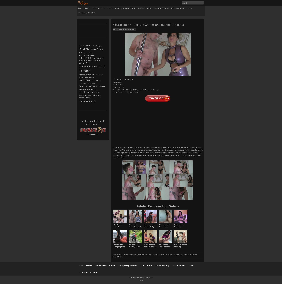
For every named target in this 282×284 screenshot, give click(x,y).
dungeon (82, 61)
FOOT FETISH (85, 80)
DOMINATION (85, 58)
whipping (91, 100)
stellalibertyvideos (97, 98)
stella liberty (84, 97)
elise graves (89, 60)
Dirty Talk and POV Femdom (87, 13)
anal (80, 46)
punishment (84, 92)
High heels (91, 83)
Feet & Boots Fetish (177, 8)
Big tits (100, 46)
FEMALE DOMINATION (154, 254)
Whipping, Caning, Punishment (125, 8)
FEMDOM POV (99, 75)
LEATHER (102, 86)
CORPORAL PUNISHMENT (87, 55)
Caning (100, 49)
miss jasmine (171, 254)
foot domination (89, 77)
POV (96, 89)
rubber (93, 92)
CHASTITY (90, 53)
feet (87, 63)
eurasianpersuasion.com (140, 254)
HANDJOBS (164, 254)
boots (93, 49)
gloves (80, 83)
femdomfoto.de (86, 74)
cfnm (85, 53)
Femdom (86, 8)
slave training (83, 95)
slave (98, 92)
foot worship (97, 80)
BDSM (95, 45)
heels (84, 83)
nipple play (179, 254)
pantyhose (90, 89)
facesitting (82, 63)
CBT (81, 52)
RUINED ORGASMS (188, 254)
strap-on (82, 101)
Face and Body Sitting (161, 8)
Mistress (82, 89)
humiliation (85, 86)
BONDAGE (84, 49)
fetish (81, 77)
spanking (91, 95)
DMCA (141, 281)
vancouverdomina (118, 256)
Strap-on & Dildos (98, 8)
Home (79, 8)
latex (95, 86)
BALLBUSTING (87, 46)
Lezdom (189, 8)
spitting (195, 254)
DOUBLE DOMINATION (98, 58)
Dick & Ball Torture (145, 8)
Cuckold (110, 8)
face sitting (97, 61)
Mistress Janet (129, 29)
